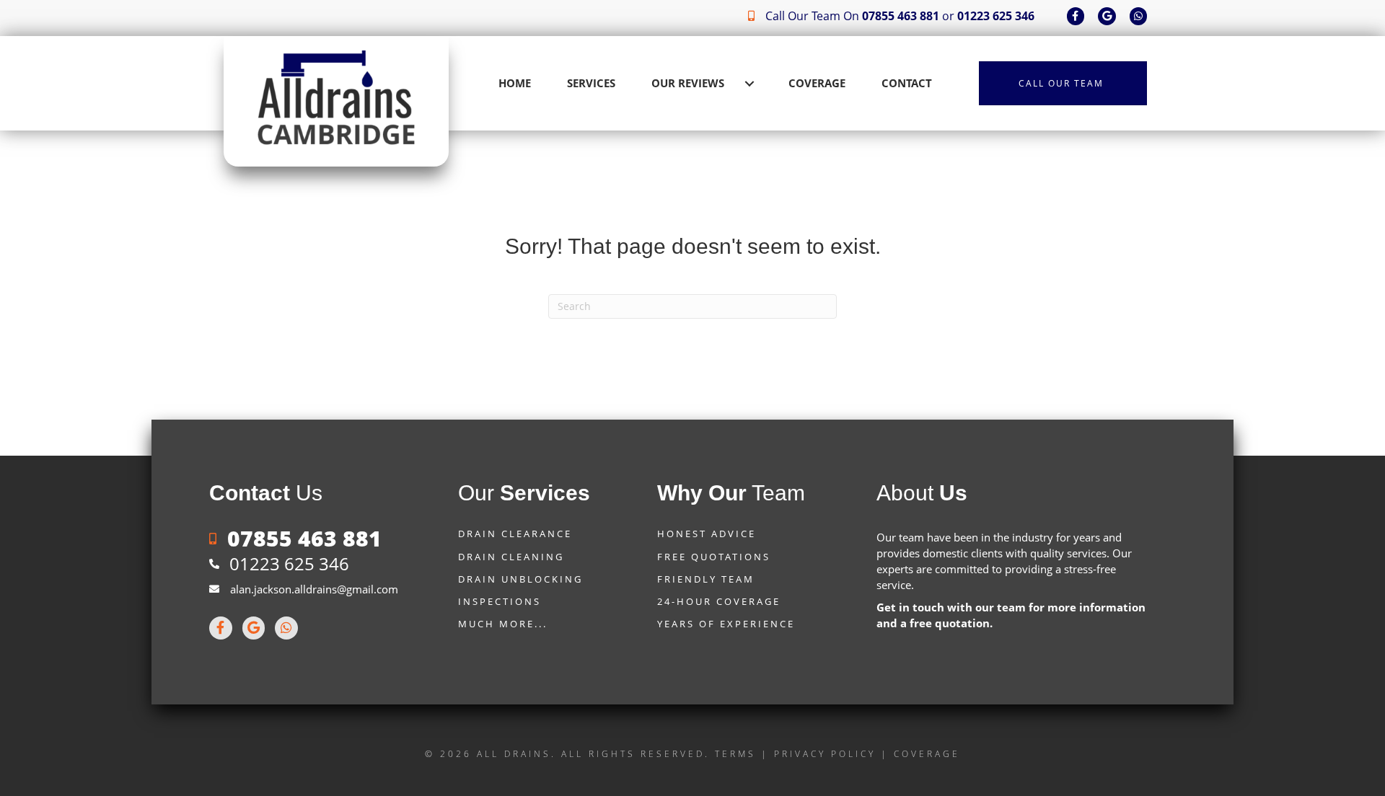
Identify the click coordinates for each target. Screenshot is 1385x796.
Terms (735, 754)
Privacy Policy (825, 754)
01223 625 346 (995, 16)
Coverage (927, 754)
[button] (749, 83)
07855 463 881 (900, 16)
